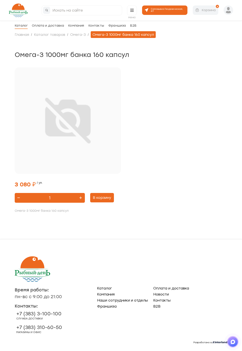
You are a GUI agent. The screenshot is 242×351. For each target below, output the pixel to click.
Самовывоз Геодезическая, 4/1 (167, 10)
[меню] (132, 10)
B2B (133, 25)
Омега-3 (78, 34)
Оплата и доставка (48, 25)
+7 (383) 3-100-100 (38, 315)
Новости (161, 294)
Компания (76, 25)
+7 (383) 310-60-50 (39, 329)
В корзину (102, 197)
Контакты (96, 25)
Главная (22, 34)
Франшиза (117, 25)
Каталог (21, 25)
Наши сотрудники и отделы (122, 300)
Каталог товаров (49, 34)
